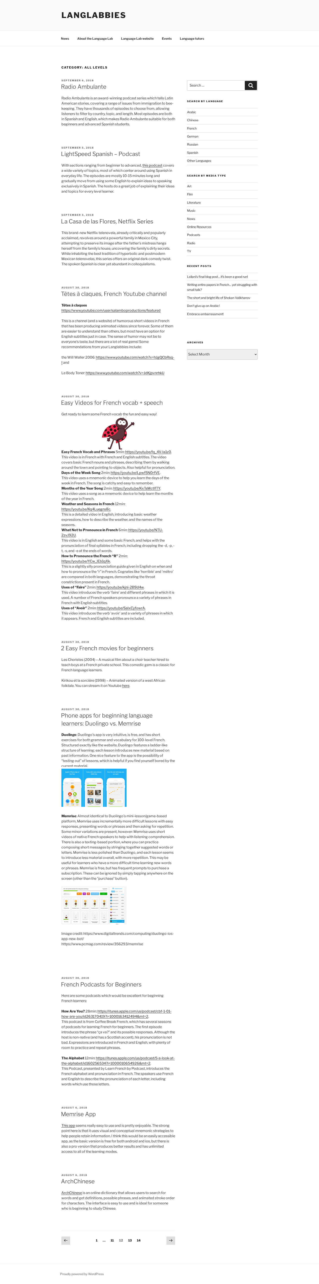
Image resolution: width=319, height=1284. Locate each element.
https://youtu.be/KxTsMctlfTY (136, 488)
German (192, 136)
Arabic (191, 112)
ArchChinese (78, 1181)
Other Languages (199, 160)
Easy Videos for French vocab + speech (112, 402)
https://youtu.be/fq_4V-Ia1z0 (148, 452)
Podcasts (193, 235)
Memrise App (78, 1114)
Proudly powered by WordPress (82, 1274)
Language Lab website (137, 38)
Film (190, 194)
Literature (194, 202)
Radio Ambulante (83, 86)
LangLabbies (93, 15)
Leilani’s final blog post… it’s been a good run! (217, 276)
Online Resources (199, 227)
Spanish (192, 152)
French (192, 128)
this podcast (152, 165)
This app (68, 1126)
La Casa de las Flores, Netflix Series (107, 221)
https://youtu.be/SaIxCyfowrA (121, 608)
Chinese (192, 120)
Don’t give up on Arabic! (203, 306)
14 (140, 1240)
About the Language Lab (95, 38)
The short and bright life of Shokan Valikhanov (218, 298)
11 (113, 1240)
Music (191, 210)
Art (189, 186)
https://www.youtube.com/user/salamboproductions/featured (111, 310)
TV (189, 251)
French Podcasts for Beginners (101, 984)
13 (131, 1240)
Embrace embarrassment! (205, 314)
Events (167, 38)
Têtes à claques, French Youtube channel (114, 293)
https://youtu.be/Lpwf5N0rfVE (135, 473)
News (65, 38)
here (125, 686)
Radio (191, 243)
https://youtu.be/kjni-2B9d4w (120, 587)
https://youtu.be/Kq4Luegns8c (85, 509)
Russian (192, 144)
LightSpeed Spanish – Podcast (100, 154)
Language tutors (192, 38)
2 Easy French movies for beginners (107, 648)
